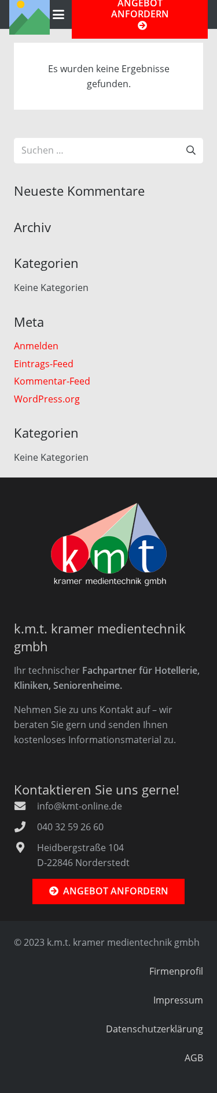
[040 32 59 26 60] (25, 826)
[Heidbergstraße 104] (25, 847)
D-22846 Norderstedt (83, 862)
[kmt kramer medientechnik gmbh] (108, 544)
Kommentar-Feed (52, 381)
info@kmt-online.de (79, 806)
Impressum (178, 1000)
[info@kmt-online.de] (25, 805)
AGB (194, 1057)
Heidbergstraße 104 (80, 847)
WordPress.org (47, 399)
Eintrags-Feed (43, 363)
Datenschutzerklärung (154, 1029)
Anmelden (36, 346)
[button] (58, 14)
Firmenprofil (176, 971)
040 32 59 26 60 (70, 826)
